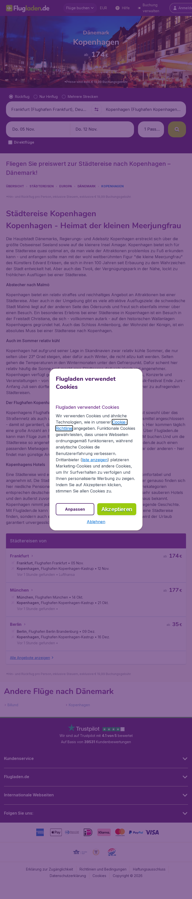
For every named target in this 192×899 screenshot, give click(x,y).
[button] (96, 521)
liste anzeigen (95, 459)
